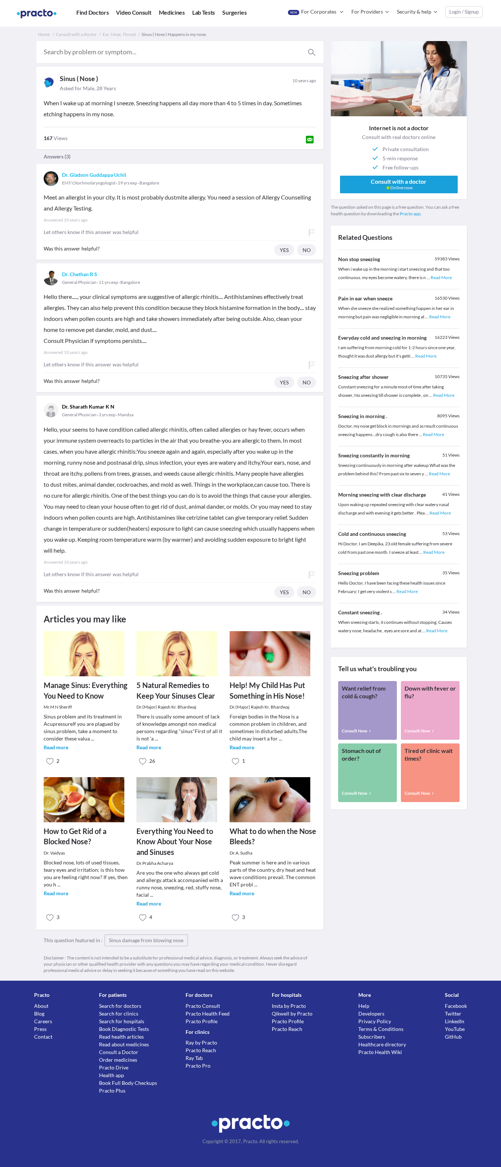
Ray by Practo (201, 1042)
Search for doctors (120, 1006)
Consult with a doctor (76, 34)
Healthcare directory (382, 1044)
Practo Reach (201, 1050)
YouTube (455, 1029)
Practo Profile (201, 1021)
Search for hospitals (121, 1021)
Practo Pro (198, 1065)
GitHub (453, 1037)
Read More (441, 277)
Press (40, 1029)
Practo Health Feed (208, 1013)
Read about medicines (124, 1044)
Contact (43, 1037)
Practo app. (411, 213)
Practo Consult (203, 1006)
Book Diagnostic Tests (124, 1029)
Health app (111, 1075)
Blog (39, 1013)
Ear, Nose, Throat (119, 34)
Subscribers (371, 1037)
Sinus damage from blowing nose (146, 940)
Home (44, 34)
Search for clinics (118, 1013)
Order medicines (118, 1060)
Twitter (453, 1013)
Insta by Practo (289, 1006)
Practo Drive (113, 1067)
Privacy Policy (374, 1021)
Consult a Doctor (118, 1052)
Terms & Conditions (380, 1029)
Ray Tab (194, 1058)
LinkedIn (454, 1021)
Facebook (456, 1006)
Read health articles (121, 1037)
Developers (371, 1013)
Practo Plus (112, 1090)
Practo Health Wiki (380, 1052)
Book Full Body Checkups (128, 1083)
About (41, 1006)
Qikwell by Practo (292, 1013)
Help (363, 1006)
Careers (43, 1021)
